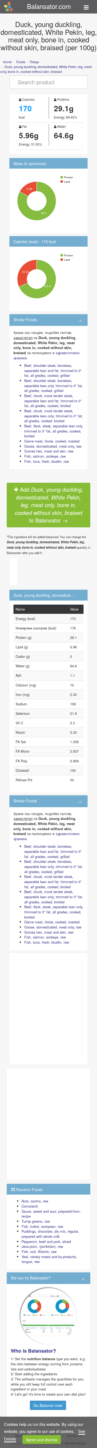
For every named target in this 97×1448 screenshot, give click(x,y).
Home (7, 61)
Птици (34, 61)
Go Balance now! (48, 1405)
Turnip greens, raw (36, 1221)
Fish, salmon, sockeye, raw (45, 456)
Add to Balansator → (49, 504)
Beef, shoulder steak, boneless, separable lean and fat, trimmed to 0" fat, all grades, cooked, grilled (53, 370)
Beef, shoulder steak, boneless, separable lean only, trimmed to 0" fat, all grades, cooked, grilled (53, 385)
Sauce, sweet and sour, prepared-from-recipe (51, 1214)
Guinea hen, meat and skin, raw (48, 451)
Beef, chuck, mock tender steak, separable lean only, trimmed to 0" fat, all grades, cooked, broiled (53, 415)
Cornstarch (30, 1206)
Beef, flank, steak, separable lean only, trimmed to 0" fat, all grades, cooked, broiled (53, 430)
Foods (20, 61)
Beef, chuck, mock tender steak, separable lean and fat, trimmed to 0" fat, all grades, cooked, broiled (53, 400)
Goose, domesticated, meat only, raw (52, 446)
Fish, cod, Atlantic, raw (39, 1251)
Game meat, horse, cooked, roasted (51, 441)
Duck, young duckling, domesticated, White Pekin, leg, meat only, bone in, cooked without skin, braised (46, 69)
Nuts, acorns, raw (35, 1201)
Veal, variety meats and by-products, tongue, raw (49, 1259)
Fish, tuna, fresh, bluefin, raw (46, 461)
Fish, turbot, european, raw (42, 1226)
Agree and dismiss (41, 1439)
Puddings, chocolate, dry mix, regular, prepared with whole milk (50, 1234)
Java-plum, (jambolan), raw (42, 1246)
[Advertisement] (48, 1008)
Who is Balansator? (33, 1350)
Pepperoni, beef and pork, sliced (46, 1241)
